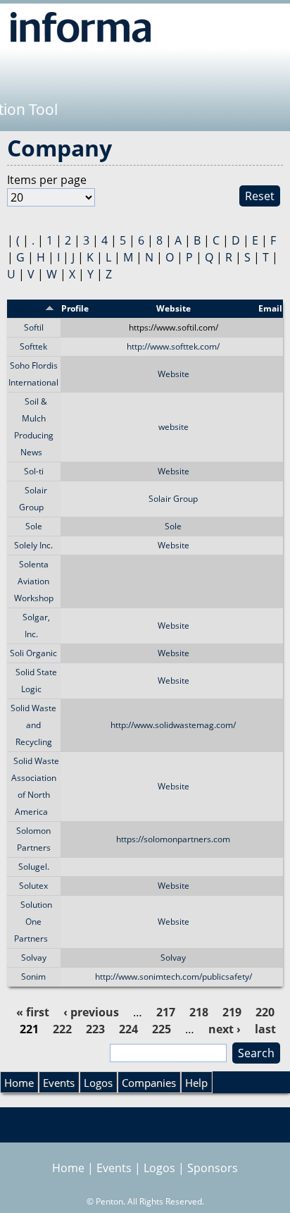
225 (161, 1029)
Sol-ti (34, 471)
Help (196, 1083)
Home (19, 1083)
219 (231, 1012)
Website (173, 374)
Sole (33, 526)
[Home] (80, 27)
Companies (149, 1083)
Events (59, 1083)
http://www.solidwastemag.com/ (173, 725)
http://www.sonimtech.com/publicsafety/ (173, 977)
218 (198, 1012)
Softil (34, 327)
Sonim (33, 977)
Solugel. (33, 867)
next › (224, 1029)
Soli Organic (33, 653)
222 (62, 1029)
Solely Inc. (33, 545)
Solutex (33, 886)
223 (95, 1029)
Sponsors (212, 1168)
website (173, 427)
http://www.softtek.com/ (173, 346)
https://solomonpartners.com (173, 839)
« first (32, 1012)
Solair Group (173, 499)
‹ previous (91, 1012)
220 (265, 1012)
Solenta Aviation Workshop (33, 581)
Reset (260, 196)
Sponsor (29, 308)
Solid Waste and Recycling (33, 725)
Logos (98, 1083)
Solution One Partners (33, 921)
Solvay (33, 957)
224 (128, 1029)
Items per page (47, 179)
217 (165, 1012)
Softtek (33, 346)
